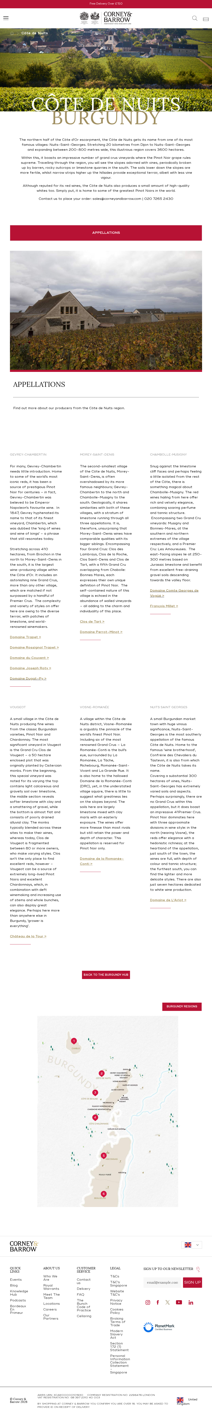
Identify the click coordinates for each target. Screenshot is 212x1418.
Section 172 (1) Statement (119, 1347)
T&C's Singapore (118, 1284)
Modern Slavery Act (116, 1335)
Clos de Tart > (92, 621)
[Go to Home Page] (16, 33)
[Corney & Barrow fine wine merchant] (106, 18)
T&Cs (114, 1276)
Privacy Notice (116, 1302)
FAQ (80, 1294)
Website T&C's (117, 1293)
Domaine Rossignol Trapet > (34, 647)
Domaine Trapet (24, 637)
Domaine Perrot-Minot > (101, 632)
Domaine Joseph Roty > (30, 668)
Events (16, 1280)
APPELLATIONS (106, 233)
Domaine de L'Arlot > (168, 900)
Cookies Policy (116, 1311)
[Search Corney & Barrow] (195, 18)
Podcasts (18, 1300)
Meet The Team (51, 1296)
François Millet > (164, 606)
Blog (14, 1285)
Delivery (83, 1289)
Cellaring (84, 1316)
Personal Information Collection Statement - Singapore (120, 1364)
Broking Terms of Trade (117, 1322)
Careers (50, 1309)
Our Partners (50, 1317)
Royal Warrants (51, 1287)
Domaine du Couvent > (29, 658)
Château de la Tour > (28, 936)
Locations (51, 1304)
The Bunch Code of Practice (84, 1305)
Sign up (192, 1282)
